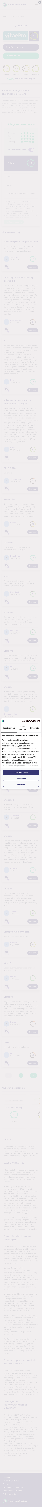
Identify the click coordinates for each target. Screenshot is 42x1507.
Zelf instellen (21, 778)
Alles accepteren (21, 772)
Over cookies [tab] (22, 728)
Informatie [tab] (34, 728)
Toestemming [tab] (9, 728)
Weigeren (21, 784)
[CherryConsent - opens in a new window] (31, 721)
